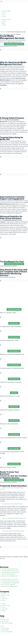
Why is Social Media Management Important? (14, 518)
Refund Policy (5, 621)
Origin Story (5, 598)
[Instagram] (5, 562)
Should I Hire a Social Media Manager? (12, 503)
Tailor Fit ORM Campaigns (8, 574)
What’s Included (6, 19)
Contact (4, 593)
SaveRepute (3, 31)
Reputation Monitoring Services (10, 569)
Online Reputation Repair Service (10, 570)
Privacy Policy (5, 619)
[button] (14, 488)
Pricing (4, 25)
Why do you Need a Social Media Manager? (13, 531)
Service (4, 21)
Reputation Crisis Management (9, 576)
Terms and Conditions (7, 623)
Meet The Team (6, 595)
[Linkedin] (13, 562)
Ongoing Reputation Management (10, 572)
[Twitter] (9, 562)
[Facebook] (1, 562)
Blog (3, 23)
